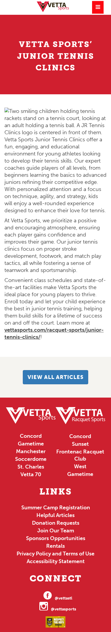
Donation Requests (55, 523)
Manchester (31, 451)
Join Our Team (55, 530)
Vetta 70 (30, 474)
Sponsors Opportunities (55, 538)
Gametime (31, 443)
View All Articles (55, 377)
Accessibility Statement (56, 561)
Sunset (80, 444)
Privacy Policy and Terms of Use (55, 553)
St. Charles (30, 467)
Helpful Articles (55, 515)
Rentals (55, 546)
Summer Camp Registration (55, 507)
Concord (31, 436)
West (80, 466)
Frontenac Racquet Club (80, 455)
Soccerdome (30, 459)
